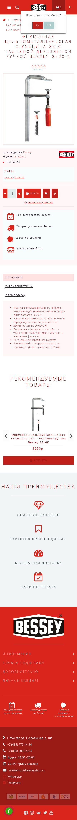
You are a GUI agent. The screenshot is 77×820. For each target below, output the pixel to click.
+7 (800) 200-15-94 (19, 751)
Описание (13, 277)
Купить (34, 193)
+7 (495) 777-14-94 (19, 744)
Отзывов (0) (15, 295)
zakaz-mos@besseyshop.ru (27, 770)
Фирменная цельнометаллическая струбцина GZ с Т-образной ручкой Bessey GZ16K (38, 438)
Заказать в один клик (40, 202)
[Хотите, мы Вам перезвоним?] (9, 811)
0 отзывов (37, 69)
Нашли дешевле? (14, 177)
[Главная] (4, 20)
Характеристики (19, 286)
